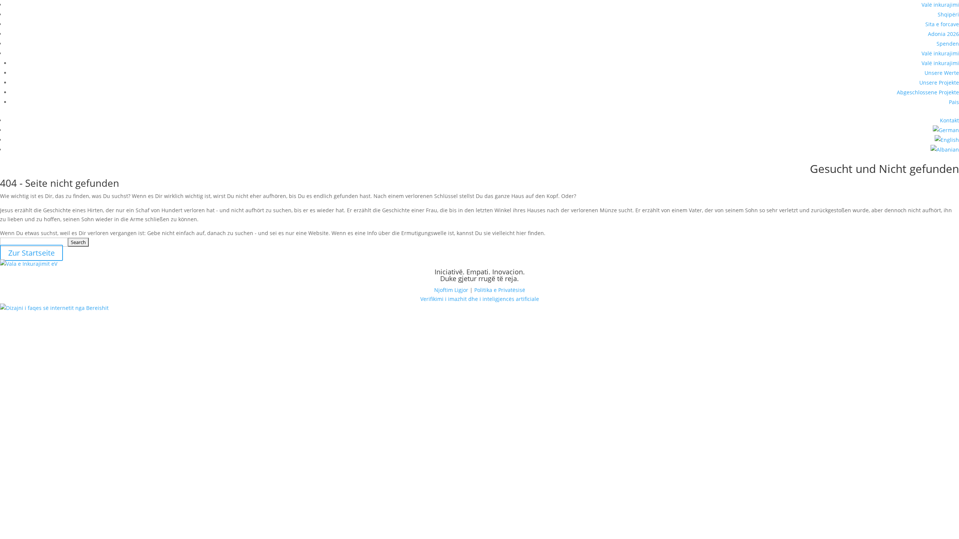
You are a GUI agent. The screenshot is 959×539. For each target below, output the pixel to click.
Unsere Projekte (939, 82)
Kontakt (949, 120)
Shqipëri (948, 14)
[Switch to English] (947, 139)
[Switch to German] (946, 130)
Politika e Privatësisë (499, 289)
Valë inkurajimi (940, 4)
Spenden (948, 43)
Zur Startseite (31, 253)
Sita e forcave (942, 24)
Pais (954, 102)
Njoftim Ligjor (451, 289)
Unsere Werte (942, 72)
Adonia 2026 (943, 33)
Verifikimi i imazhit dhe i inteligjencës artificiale (479, 298)
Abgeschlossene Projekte (928, 92)
